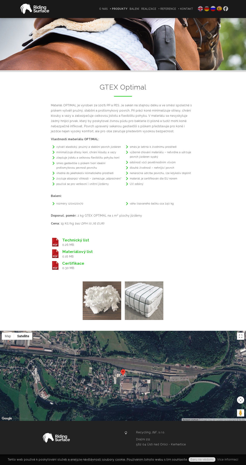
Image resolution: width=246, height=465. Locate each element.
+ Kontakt (185, 8)
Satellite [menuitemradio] (23, 336)
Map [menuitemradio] (8, 336)
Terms (242, 420)
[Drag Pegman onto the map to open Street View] (240, 413)
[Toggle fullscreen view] (240, 336)
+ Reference (167, 8)
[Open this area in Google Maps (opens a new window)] (7, 418)
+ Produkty (119, 8)
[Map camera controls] (240, 400)
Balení (134, 8)
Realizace (148, 8)
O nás (103, 8)
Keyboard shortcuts (191, 420)
